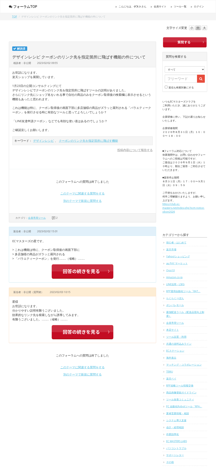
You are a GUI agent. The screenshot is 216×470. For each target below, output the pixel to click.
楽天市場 (171, 249)
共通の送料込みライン (179, 344)
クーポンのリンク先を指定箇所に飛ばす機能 (88, 141)
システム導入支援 (176, 420)
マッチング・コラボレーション (184, 364)
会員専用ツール (37, 218)
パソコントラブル (176, 448)
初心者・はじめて (176, 242)
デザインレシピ (43, 141)
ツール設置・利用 (176, 337)
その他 (170, 462)
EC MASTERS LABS (176, 441)
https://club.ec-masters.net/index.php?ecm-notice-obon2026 (183, 207)
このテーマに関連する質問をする (82, 193)
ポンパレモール (175, 305)
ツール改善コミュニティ (180, 399)
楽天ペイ (171, 378)
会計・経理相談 (175, 427)
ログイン (199, 6)
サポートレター (175, 455)
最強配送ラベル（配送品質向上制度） (185, 314)
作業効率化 (172, 434)
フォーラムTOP (25, 6)
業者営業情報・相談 (177, 413)
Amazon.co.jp (174, 277)
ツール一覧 (180, 6)
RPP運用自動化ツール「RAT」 (183, 291)
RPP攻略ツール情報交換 (179, 385)
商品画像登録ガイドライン (181, 392)
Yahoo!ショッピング (178, 256)
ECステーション (175, 350)
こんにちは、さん (132, 6)
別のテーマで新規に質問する (82, 201)
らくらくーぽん (175, 298)
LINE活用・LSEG (175, 284)
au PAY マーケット (177, 263)
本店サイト (172, 330)
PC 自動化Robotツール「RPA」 (184, 406)
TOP (14, 16)
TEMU (169, 371)
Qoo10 (170, 270)
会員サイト (160, 6)
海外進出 (171, 357)
